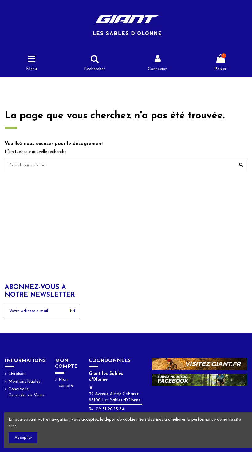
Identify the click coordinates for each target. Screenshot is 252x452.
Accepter (23, 437)
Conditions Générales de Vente (26, 392)
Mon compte (66, 382)
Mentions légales (24, 381)
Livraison (17, 373)
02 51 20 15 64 (110, 409)
